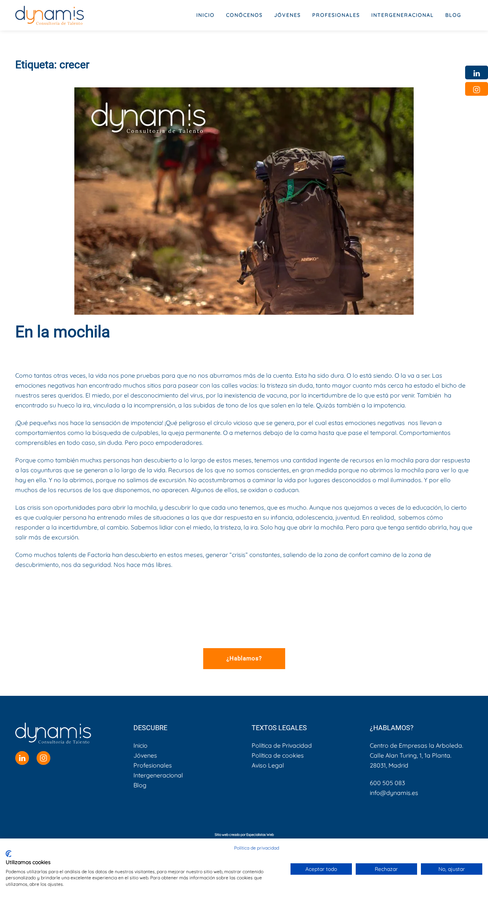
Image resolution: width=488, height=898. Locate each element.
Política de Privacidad (282, 745)
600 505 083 (387, 783)
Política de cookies (278, 755)
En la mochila (62, 331)
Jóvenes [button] (287, 15)
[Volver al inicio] (49, 15)
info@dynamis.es (394, 793)
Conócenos (244, 15)
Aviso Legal (268, 765)
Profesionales (152, 765)
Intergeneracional (158, 775)
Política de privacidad (256, 848)
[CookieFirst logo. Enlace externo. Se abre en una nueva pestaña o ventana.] (8, 853)
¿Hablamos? (244, 658)
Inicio (205, 15)
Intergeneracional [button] (402, 15)
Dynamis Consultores (84, 352)
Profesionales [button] (336, 15)
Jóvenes (145, 755)
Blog (453, 15)
